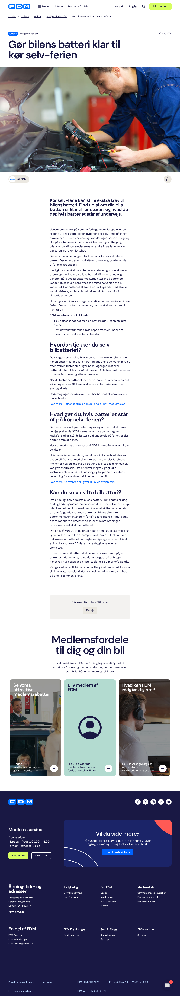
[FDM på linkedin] (161, 802)
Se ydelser (142, 935)
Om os (104, 892)
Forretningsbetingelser (19, 991)
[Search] (144, 6)
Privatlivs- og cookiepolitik (21, 982)
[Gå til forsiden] (19, 6)
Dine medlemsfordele (148, 897)
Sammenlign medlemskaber (151, 892)
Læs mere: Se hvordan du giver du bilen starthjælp (82, 482)
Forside (12, 16)
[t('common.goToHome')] (20, 802)
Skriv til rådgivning (73, 892)
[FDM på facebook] (138, 802)
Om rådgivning (71, 897)
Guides (37, 16)
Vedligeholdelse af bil (57, 16)
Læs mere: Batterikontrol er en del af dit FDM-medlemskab (88, 404)
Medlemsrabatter (146, 901)
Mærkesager (107, 897)
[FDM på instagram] (153, 802)
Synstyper (106, 939)
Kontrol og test (108, 935)
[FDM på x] (145, 802)
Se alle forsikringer (73, 935)
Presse (104, 905)
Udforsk (25, 16)
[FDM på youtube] (169, 802)
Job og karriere (108, 901)
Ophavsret (47, 982)
